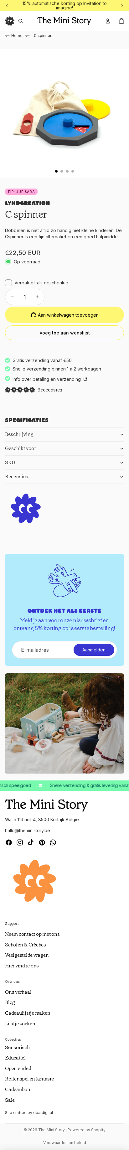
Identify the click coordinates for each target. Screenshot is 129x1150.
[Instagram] (19, 842)
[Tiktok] (30, 842)
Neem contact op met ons (32, 934)
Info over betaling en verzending (47, 379)
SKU (10, 462)
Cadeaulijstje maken (27, 1013)
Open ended (18, 1068)
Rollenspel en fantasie (29, 1078)
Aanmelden (94, 649)
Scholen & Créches (25, 944)
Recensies (16, 476)
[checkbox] (36, 282)
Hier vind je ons (22, 965)
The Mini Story (52, 1129)
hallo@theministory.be (27, 830)
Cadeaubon (17, 1089)
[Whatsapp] (53, 842)
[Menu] (9, 21)
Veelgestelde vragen (27, 955)
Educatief (15, 1057)
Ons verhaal (18, 992)
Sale (10, 1100)
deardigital (43, 1112)
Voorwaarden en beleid (64, 1142)
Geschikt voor (20, 448)
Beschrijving (19, 434)
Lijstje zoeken (20, 1023)
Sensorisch (17, 1047)
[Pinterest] (42, 842)
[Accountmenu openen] (108, 21)
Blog (10, 1002)
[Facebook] (9, 842)
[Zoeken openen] (21, 21)
